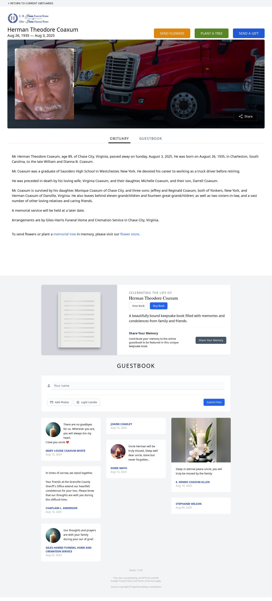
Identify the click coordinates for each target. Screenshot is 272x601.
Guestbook (150, 138)
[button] (201, 440)
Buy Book (158, 306)
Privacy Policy (125, 580)
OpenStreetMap (140, 586)
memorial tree (64, 234)
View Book (138, 306)
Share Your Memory (211, 340)
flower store (129, 234)
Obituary (119, 138)
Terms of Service (146, 580)
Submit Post (214, 402)
